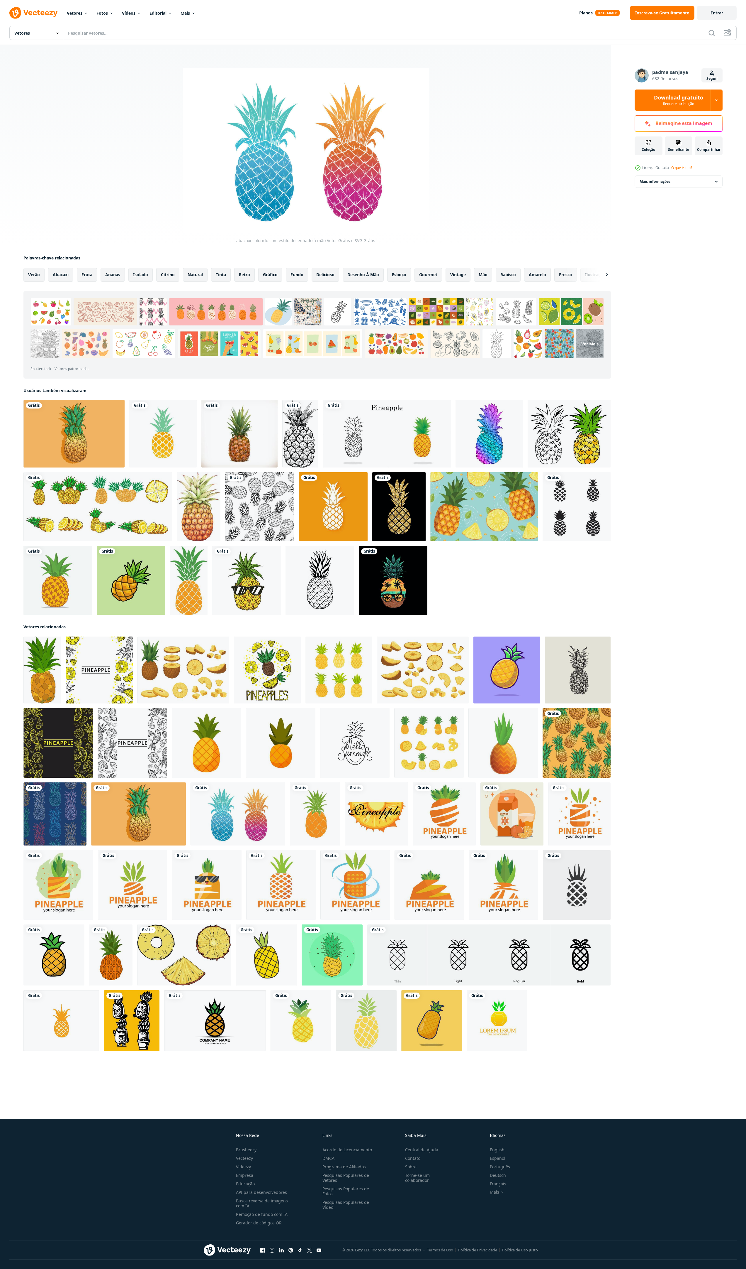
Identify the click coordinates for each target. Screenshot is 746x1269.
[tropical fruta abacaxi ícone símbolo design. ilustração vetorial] (163, 434)
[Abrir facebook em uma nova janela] (262, 1250)
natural (195, 274)
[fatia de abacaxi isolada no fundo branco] (376, 814)
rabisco (508, 274)
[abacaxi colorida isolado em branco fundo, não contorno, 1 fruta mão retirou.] (315, 814)
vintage (458, 274)
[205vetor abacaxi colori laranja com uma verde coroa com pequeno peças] (281, 885)
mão (483, 274)
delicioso (325, 274)
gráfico (270, 274)
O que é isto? (681, 167)
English (497, 1149)
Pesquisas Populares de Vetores (345, 1177)
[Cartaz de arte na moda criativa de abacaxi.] (489, 434)
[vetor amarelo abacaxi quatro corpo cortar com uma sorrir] (444, 814)
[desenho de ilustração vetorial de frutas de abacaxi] (57, 580)
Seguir (712, 78)
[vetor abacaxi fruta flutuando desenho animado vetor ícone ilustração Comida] (266, 955)
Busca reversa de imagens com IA (262, 1203)
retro (244, 274)
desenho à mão (363, 274)
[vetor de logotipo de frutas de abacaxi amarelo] (61, 1020)
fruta (86, 274)
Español (497, 1158)
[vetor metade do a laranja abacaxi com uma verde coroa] (132, 885)
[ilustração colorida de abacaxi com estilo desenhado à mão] (74, 434)
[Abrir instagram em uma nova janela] (272, 1250)
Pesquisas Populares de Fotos (345, 1191)
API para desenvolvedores (261, 1192)
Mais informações (655, 181)
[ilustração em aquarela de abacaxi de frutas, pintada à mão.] (198, 506)
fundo (296, 274)
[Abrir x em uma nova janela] (309, 1250)
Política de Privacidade (477, 1250)
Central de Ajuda (421, 1149)
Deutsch (498, 1175)
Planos (586, 13)
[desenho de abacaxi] (506, 670)
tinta (221, 274)
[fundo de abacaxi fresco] (484, 506)
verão (34, 274)
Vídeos (128, 13)
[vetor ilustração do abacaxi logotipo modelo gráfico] (497, 1020)
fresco (565, 274)
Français (498, 1184)
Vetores (74, 13)
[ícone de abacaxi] (301, 1020)
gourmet (428, 274)
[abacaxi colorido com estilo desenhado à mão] (238, 814)
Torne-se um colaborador (417, 1177)
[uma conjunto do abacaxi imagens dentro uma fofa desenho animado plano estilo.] (338, 670)
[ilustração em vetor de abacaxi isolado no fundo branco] (110, 955)
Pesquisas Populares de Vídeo (345, 1204)
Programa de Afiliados (344, 1167)
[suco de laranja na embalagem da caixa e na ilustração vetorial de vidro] (511, 814)
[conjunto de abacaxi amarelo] (97, 506)
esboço (399, 274)
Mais (185, 13)
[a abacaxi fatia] (184, 955)
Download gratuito (678, 100)
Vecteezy (244, 1158)
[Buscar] (711, 32)
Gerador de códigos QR (259, 1223)
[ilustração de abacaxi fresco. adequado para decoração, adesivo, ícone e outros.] (131, 580)
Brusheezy (246, 1149)
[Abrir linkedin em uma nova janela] (281, 1250)
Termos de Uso (440, 1250)
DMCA (328, 1158)
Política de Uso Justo (520, 1250)
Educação (245, 1184)
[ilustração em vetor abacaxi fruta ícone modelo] (577, 506)
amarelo (537, 274)
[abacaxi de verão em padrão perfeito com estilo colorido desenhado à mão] (54, 814)
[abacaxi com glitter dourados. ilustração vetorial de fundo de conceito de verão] (399, 506)
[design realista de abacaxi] (239, 434)
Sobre (411, 1167)
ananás (112, 274)
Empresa (244, 1175)
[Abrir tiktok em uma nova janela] (300, 1250)
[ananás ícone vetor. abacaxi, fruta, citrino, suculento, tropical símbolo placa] (577, 885)
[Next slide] (601, 275)
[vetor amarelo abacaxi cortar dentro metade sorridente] (429, 885)
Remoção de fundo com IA (262, 1214)
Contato (412, 1158)
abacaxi (61, 274)
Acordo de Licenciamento (347, 1149)
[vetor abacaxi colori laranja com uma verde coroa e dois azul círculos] (355, 885)
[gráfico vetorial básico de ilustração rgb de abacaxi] (332, 955)
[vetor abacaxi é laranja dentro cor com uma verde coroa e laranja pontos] (579, 814)
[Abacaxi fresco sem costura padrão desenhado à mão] (577, 743)
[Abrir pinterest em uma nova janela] (290, 1250)
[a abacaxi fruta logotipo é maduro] (215, 1020)
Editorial (157, 13)
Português (500, 1167)
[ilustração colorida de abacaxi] (189, 580)
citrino (168, 274)
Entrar (717, 13)
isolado (140, 274)
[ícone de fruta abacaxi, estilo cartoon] (503, 743)
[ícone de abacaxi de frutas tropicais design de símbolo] (333, 506)
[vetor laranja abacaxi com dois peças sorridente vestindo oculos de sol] (207, 885)
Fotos (102, 13)
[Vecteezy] (33, 13)
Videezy (243, 1167)
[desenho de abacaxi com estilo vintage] (578, 670)
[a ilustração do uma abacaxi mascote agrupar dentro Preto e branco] (131, 1020)
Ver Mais (590, 344)
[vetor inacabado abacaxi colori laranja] (503, 885)
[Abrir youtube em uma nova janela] (319, 1250)
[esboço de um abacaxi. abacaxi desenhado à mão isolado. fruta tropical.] (300, 434)
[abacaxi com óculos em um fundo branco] (246, 580)
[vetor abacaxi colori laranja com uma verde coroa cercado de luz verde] (58, 885)
